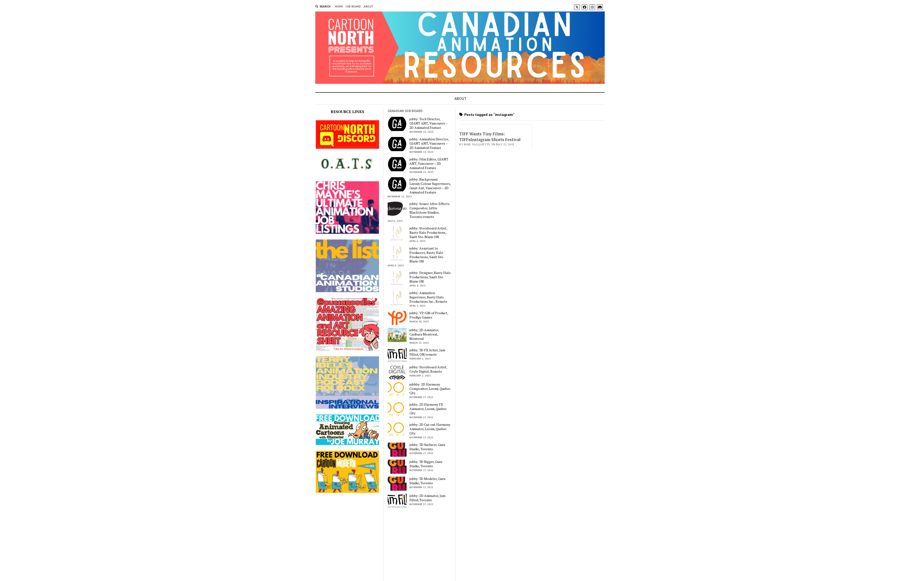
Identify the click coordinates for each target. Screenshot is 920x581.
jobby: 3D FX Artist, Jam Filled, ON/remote (427, 352)
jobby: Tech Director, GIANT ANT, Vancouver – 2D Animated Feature (428, 123)
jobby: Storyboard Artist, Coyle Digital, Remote (428, 369)
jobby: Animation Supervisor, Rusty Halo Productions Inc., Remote (428, 297)
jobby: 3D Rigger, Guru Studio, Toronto (425, 464)
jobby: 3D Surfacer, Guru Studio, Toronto (427, 447)
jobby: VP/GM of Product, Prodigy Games (428, 315)
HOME (339, 6)
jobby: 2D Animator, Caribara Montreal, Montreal (424, 334)
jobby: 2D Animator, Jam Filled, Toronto (427, 498)
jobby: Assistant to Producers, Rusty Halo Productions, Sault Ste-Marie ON (426, 254)
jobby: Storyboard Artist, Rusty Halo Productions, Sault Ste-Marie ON (428, 232)
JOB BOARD (353, 6)
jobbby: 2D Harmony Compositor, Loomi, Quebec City (430, 388)
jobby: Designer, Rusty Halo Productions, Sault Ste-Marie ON (430, 277)
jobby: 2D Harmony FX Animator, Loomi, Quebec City (428, 408)
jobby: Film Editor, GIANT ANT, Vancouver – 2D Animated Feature (428, 163)
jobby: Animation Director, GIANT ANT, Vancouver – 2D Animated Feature (429, 143)
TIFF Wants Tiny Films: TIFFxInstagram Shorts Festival (490, 136)
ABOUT (368, 6)
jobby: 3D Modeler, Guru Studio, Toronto (427, 481)
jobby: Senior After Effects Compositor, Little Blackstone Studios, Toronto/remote (429, 210)
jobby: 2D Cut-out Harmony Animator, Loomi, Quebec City (429, 428)
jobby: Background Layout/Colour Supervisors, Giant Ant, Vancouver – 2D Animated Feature (430, 185)
